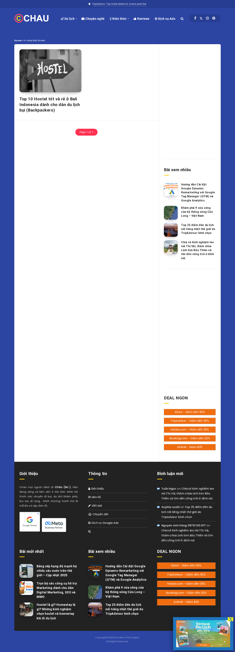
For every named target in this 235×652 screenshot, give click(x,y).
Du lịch (69, 18)
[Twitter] (201, 18)
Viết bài (96, 506)
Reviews (143, 18)
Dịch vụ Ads (166, 18)
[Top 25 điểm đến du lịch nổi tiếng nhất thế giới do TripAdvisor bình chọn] (171, 230)
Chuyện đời (100, 514)
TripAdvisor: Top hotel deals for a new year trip (119, 3)
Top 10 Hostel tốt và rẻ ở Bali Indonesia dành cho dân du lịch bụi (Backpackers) (49, 105)
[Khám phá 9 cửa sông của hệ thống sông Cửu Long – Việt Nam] (171, 213)
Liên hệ (96, 497)
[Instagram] (207, 18)
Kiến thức (119, 18)
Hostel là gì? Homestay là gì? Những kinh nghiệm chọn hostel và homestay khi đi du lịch (56, 611)
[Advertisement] (190, 98)
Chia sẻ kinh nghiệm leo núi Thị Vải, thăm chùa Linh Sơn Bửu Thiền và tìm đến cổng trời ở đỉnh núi (197, 250)
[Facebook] (195, 18)
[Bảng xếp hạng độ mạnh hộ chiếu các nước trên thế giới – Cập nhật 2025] (26, 571)
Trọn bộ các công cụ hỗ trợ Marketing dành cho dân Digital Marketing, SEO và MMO (57, 590)
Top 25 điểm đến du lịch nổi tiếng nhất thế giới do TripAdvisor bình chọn (198, 229)
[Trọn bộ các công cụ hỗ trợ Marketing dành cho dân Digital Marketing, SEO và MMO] (26, 588)
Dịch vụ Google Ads (105, 523)
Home (18, 40)
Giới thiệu (97, 489)
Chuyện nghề (95, 18)
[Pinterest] (213, 18)
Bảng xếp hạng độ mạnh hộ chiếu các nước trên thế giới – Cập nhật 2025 (57, 570)
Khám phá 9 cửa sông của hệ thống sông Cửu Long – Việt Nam (197, 211)
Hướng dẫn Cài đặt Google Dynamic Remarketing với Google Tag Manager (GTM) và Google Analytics (198, 192)
